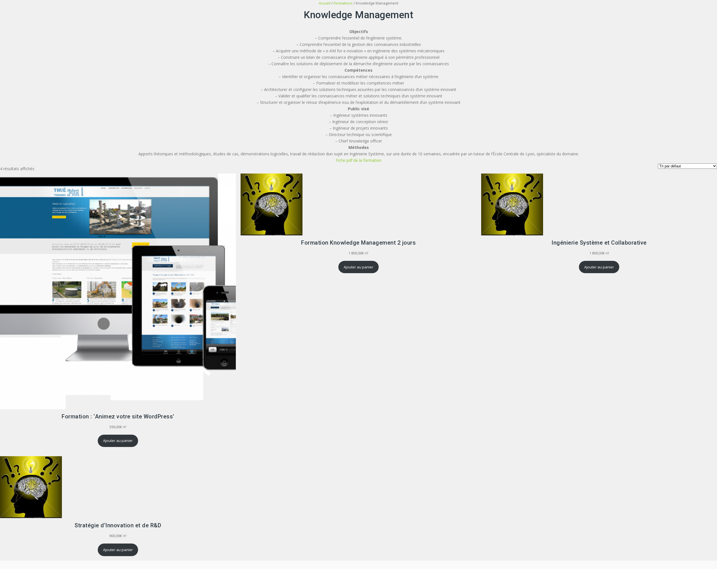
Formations (343, 3)
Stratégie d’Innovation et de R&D (118, 525)
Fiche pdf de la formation (358, 160)
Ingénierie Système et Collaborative (599, 242)
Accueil (324, 3)
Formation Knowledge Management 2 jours (358, 242)
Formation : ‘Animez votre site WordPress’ (118, 416)
